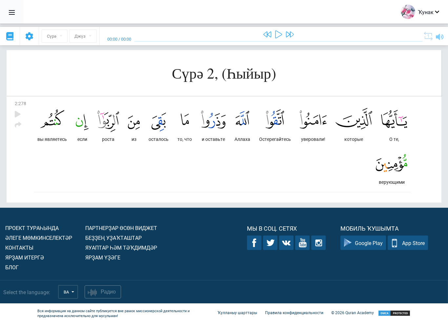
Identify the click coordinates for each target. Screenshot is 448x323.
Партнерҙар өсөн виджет (121, 227)
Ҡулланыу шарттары (237, 312)
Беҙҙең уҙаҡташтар (113, 237)
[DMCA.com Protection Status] (394, 313)
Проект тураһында (32, 227)
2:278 (20, 103)
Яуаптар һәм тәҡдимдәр (121, 247)
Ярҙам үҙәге (102, 257)
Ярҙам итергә (24, 257)
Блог (12, 267)
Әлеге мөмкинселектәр (38, 237)
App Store (413, 242)
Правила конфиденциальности (294, 312)
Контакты (19, 247)
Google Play (369, 242)
